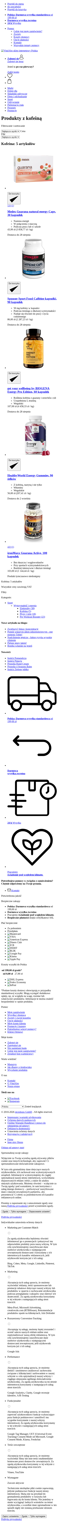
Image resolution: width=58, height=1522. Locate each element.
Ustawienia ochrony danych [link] (21, 1131)
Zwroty (17, 34)
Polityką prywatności (17, 1206)
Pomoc (10, 28)
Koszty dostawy (21, 37)
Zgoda (5, 1211)
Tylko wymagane (18, 1211)
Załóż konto (13, 72)
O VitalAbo (13, 1083)
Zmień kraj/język (33, 1106)
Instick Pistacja (14, 661)
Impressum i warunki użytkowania (24, 1117)
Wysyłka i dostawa (16, 1015)
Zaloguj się (12, 1042)
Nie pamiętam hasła (17, 1048)
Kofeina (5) (25, 611)
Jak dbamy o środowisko (19, 1067)
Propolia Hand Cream (18, 663)
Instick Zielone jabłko (18, 669)
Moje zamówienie (16, 1012)
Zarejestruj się (14, 1045)
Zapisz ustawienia (10, 1516)
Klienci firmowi (15, 1032)
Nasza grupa (13, 1086)
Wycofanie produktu (17, 1070)
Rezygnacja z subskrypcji (19, 1134)
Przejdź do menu (15, 3)
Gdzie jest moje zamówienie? (28, 31)
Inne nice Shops (15, 1142)
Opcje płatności (21, 39)
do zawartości (14, 6)
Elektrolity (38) (27, 608)
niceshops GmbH (23, 1112)
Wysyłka (14, 23)
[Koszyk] (32, 81)
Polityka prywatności (11, 1217)
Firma (10, 1139)
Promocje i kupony (16, 1026)
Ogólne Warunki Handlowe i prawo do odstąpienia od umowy (26, 1124)
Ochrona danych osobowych (21, 1120)
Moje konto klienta (16, 1023)
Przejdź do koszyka (16, 9)
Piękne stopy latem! (17, 643)
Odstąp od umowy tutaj (12, 1147)
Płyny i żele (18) (28, 614)
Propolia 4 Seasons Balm (19, 666)
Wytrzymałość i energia (25, 605)
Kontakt (17, 42)
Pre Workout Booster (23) (32, 616)
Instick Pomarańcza (16, 658)
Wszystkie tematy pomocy (26, 45)
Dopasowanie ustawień (39, 1211)
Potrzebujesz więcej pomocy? (21, 1029)
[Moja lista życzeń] (9, 77)
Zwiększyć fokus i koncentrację (22, 629)
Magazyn (12, 1064)
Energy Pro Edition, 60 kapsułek (28, 390)
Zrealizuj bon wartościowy (20, 1053)
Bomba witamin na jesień (19, 646)
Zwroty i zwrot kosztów (19, 1018)
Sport (10, 602)
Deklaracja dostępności (18, 1128)
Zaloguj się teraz (15, 61)
